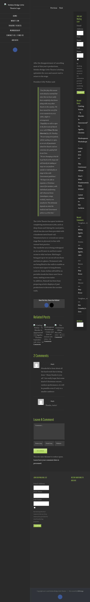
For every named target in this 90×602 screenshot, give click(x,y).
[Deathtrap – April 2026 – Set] (75, 515)
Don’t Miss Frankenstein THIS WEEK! (83, 183)
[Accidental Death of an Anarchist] (75, 546)
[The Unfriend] (75, 535)
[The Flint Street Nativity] (83, 524)
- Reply (52, 364)
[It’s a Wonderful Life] (83, 557)
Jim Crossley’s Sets (82, 308)
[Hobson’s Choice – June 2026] (75, 487)
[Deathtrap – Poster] (83, 506)
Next (61, 8)
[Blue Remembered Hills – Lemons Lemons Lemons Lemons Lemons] (75, 557)
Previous (53, 8)
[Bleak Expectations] (83, 546)
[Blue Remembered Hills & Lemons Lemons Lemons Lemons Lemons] (83, 568)
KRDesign (80, 591)
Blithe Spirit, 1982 (80, 233)
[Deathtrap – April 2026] (75, 506)
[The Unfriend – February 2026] (75, 522)
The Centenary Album (82, 167)
